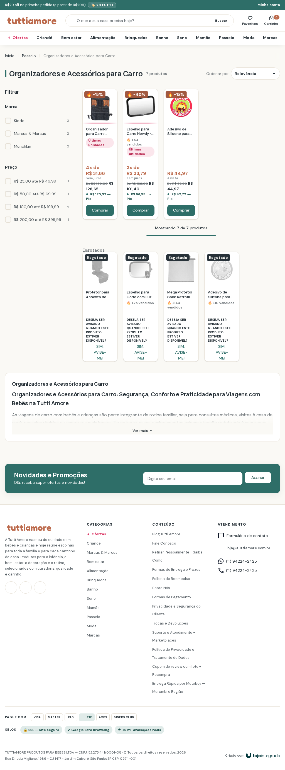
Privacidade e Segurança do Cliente (176, 610)
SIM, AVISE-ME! (100, 352)
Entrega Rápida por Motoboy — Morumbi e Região (178, 687)
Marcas (270, 37)
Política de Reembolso (171, 578)
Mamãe (203, 37)
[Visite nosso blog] (40, 587)
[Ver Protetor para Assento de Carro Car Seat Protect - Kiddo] (100, 306)
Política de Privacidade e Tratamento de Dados (173, 653)
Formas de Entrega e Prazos (176, 569)
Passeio (226, 37)
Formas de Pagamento (171, 597)
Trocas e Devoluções (170, 623)
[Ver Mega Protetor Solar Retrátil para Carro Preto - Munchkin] (181, 306)
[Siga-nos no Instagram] (11, 587)
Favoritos (250, 23)
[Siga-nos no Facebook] (25, 587)
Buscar (221, 20)
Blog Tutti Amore (166, 534)
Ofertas (20, 37)
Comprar (100, 210)
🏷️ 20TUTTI (102, 5)
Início (9, 55)
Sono (182, 37)
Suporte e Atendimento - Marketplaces (173, 636)
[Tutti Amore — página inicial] (32, 20)
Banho (162, 37)
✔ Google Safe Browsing (88, 730)
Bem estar (71, 37)
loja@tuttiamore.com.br (249, 548)
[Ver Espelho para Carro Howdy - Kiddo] (140, 154)
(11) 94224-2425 (241, 561)
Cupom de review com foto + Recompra (176, 670)
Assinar (257, 477)
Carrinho (272, 21)
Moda (248, 37)
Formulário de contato (247, 535)
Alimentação (103, 37)
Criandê (44, 37)
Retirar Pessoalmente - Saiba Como (177, 556)
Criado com (234, 755)
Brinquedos (136, 37)
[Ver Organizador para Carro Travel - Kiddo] (100, 154)
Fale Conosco (164, 543)
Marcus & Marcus (102, 552)
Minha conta (268, 5)
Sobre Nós (161, 588)
